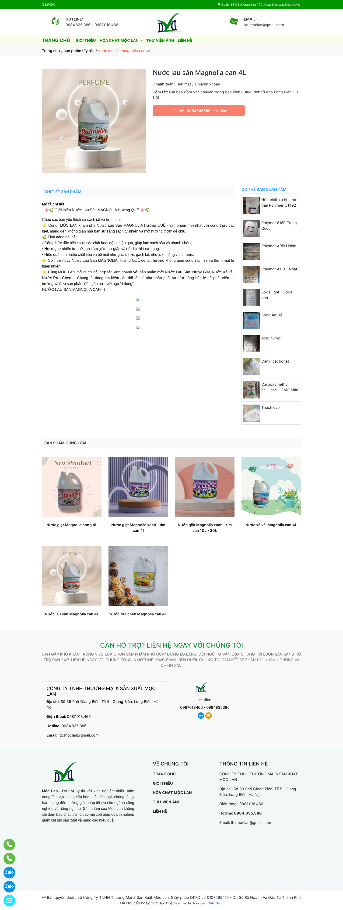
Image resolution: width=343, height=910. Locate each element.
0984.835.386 (74, 725)
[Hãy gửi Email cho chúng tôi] (6, 900)
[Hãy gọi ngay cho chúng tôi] (6, 858)
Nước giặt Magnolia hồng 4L (71, 524)
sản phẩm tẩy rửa (79, 50)
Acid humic (271, 338)
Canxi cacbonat (275, 361)
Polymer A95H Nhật (279, 245)
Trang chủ (51, 50)
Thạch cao (270, 407)
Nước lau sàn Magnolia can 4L (72, 614)
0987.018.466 (79, 716)
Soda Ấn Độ (272, 315)
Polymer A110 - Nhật (279, 269)
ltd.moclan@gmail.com (79, 735)
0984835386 (198, 110)
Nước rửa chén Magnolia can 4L (138, 614)
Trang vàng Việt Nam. (207, 903)
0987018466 (191, 707)
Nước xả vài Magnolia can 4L (271, 524)
